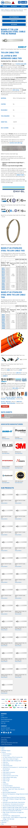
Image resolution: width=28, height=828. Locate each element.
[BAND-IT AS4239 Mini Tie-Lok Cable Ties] (7, 669)
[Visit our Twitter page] (2, 732)
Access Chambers (7, 754)
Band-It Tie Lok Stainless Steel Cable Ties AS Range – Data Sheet (14, 416)
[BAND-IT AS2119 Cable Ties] (7, 495)
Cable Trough (6, 780)
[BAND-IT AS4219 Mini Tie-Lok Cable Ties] (7, 653)
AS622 (3, 284)
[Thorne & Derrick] (8, 2)
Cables (4, 782)
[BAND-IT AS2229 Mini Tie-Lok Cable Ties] (7, 621)
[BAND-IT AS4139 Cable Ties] (21, 542)
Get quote (14, 6)
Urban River (15, 742)
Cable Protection (7, 774)
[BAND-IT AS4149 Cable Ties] (7, 558)
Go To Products (14, 17)
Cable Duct (5, 762)
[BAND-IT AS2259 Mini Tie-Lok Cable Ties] (21, 637)
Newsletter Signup (5, 750)
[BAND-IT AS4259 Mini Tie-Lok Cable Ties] (7, 685)
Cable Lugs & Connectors (9, 772)
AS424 (3, 327)
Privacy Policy (4, 739)
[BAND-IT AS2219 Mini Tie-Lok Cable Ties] (21, 605)
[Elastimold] (7, 475)
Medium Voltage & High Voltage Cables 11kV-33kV (15, 807)
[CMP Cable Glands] (20, 475)
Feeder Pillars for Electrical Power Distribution (14, 797)
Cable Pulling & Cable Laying (9, 777)
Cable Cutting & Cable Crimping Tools (12, 760)
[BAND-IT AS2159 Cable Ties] (7, 526)
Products (7, 9)
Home (2, 9)
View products (4, 503)
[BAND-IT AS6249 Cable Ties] (21, 590)
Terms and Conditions (6, 737)
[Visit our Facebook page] (4, 732)
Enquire (5, 406)
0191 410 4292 (6, 728)
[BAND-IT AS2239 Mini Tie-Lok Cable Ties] (21, 621)
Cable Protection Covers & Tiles (10, 775)
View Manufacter (5, 438)
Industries (3, 822)
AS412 (3, 277)
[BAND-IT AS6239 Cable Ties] (7, 590)
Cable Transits (6, 779)
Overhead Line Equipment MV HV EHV (12, 810)
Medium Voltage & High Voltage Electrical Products (15, 809)
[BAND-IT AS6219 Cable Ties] (7, 574)
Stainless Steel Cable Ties (17, 9)
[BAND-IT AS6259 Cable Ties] (7, 605)
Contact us (14, 21)
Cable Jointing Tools (7, 765)
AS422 (3, 324)
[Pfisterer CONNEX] (7, 461)
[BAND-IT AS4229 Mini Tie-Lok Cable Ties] (21, 653)
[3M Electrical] (20, 446)
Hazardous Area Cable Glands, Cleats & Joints (14, 802)
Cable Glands (6, 764)
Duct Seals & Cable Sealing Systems (11, 787)
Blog (2, 824)
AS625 (3, 289)
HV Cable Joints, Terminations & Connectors (13, 804)
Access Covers (6, 755)
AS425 (3, 328)
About (2, 749)
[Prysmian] (20, 431)
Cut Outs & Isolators (8, 785)
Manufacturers (5, 820)
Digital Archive (4, 741)
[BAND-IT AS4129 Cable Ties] (7, 542)
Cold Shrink (5, 784)
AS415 (3, 281)
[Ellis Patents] (7, 446)
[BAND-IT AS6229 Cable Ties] (21, 574)
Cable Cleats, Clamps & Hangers (10, 759)
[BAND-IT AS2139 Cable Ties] (7, 510)
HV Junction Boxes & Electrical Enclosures (13, 805)
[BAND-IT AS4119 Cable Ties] (21, 526)
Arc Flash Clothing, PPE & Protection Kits (13, 757)
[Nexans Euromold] (20, 461)
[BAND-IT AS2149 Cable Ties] (21, 510)
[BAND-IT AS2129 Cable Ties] (21, 495)
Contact (23, 6)
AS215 (3, 274)
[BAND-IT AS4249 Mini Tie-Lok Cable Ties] (21, 669)
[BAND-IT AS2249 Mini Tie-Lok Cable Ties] (7, 637)
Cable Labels (6, 770)
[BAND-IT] (7, 431)
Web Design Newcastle (6, 742)
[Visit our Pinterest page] (10, 732)
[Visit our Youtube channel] (8, 732)
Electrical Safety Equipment (9, 792)
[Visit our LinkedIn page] (6, 732)
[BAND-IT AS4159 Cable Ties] (21, 558)
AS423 (3, 325)
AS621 (3, 283)
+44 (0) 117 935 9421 (10, 730)
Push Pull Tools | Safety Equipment (11, 815)
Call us (5, 6)
